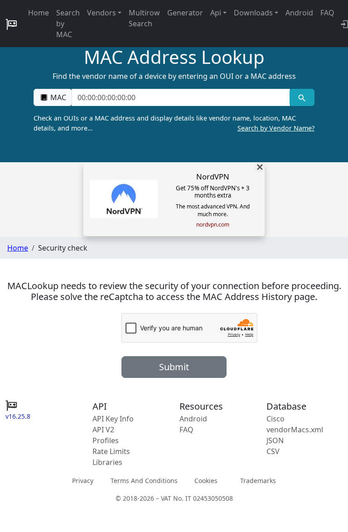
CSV (273, 451)
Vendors (101, 13)
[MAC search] (302, 97)
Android (299, 13)
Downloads (253, 13)
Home (38, 13)
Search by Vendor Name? (275, 128)
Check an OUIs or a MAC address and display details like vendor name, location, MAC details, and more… (174, 123)
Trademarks (258, 480)
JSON (275, 440)
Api (215, 13)
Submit (174, 367)
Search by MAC (68, 23)
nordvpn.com (212, 224)
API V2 (103, 430)
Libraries (107, 462)
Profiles (105, 440)
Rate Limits (111, 451)
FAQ (327, 13)
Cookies (206, 480)
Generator (185, 13)
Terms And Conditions (144, 480)
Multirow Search (144, 18)
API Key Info (113, 419)
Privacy (82, 480)
